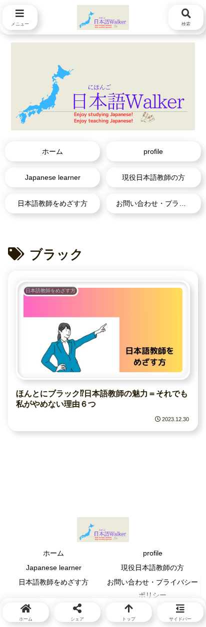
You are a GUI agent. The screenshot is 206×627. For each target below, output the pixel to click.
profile (152, 553)
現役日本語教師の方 (152, 568)
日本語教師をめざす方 (53, 582)
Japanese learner (54, 568)
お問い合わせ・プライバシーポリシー (152, 588)
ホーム (53, 553)
